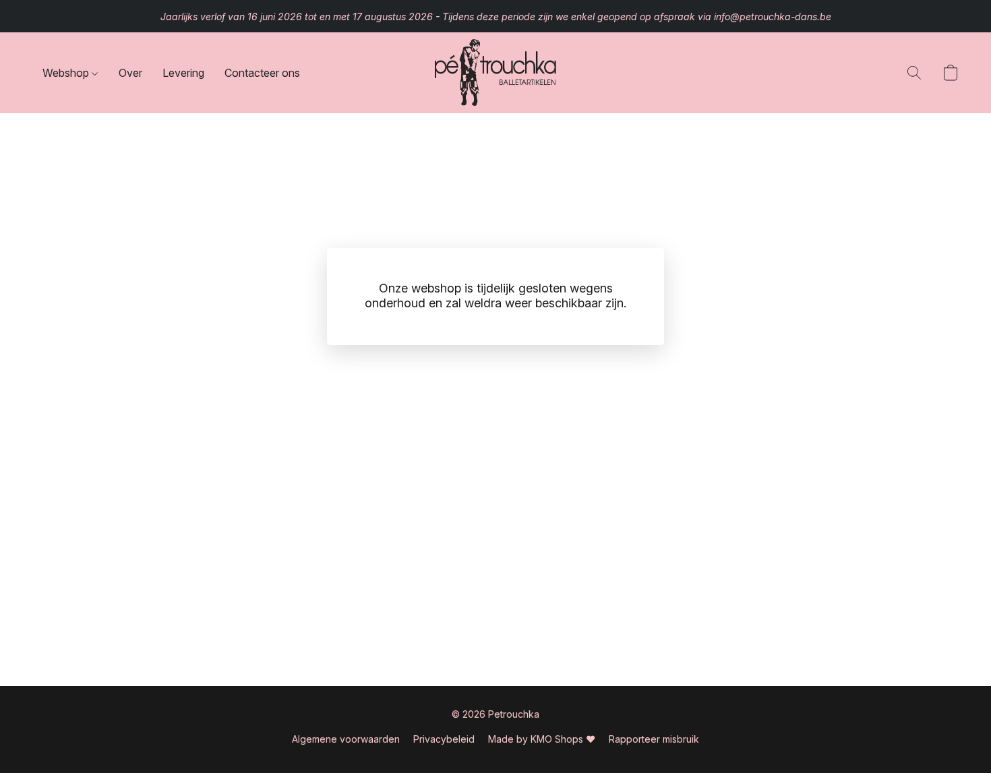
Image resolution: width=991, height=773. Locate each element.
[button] (495, 72)
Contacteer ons (262, 73)
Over (130, 73)
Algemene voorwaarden (346, 739)
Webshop (67, 73)
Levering (183, 73)
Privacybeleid (444, 739)
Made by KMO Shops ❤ (541, 739)
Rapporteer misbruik (654, 739)
